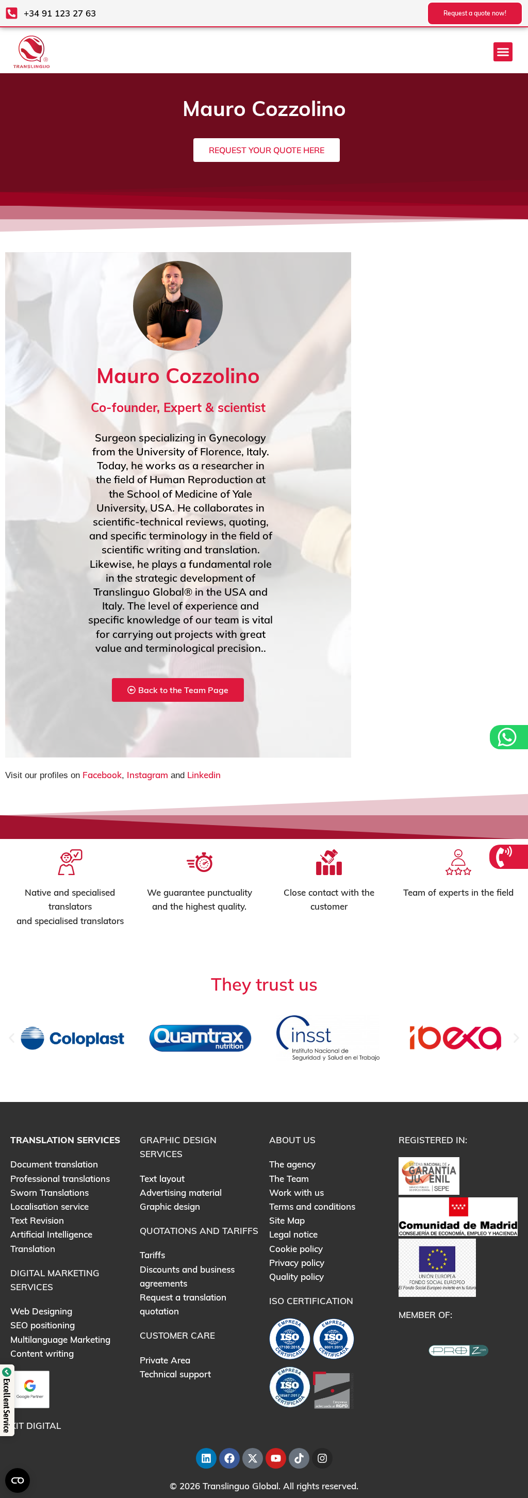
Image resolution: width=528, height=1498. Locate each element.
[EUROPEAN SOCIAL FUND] (437, 1266)
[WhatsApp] (508, 737)
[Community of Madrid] (458, 1215)
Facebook (102, 774)
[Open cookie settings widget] (17, 1480)
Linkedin (204, 774)
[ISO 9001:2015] (333, 1341)
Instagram (147, 774)
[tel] (505, 856)
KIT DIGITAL (35, 1425)
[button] (503, 52)
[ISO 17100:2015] (289, 1341)
